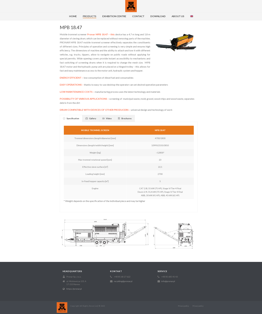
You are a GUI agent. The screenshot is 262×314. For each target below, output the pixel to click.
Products (89, 16)
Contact (138, 16)
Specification (73, 118)
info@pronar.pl (168, 281)
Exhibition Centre (114, 16)
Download (158, 16)
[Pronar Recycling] (131, 6)
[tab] (71, 118)
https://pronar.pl (74, 288)
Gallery (92, 118)
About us (178, 16)
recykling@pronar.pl (123, 281)
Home (73, 16)
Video (109, 118)
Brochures (126, 118)
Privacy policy (183, 306)
